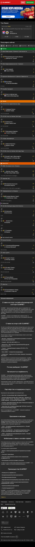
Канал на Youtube (7, 533)
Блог (2, 504)
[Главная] (5, 2)
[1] (12, 19)
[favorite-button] (26, 26)
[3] (17, 19)
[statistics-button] (27, 26)
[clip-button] (1, 54)
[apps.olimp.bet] (4, 508)
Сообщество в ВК (20, 529)
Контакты (11, 502)
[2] (15, 19)
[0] (9, 19)
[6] (25, 19)
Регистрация (30, 2)
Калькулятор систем (10, 504)
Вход (23, 2)
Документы (28, 502)
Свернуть (3, 497)
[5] (22, 19)
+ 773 (30, 26)
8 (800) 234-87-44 (7, 529)
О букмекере (4, 502)
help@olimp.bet (6, 527)
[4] (20, 19)
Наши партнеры (19, 502)
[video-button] (33, 215)
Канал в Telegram (20, 527)
